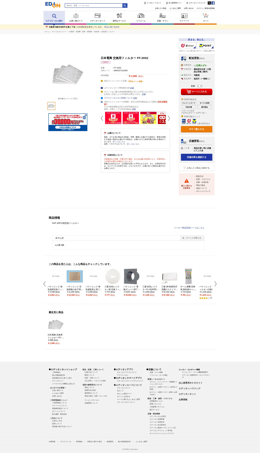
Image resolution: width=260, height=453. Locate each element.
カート (206, 17)
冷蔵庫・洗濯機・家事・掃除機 (80, 32)
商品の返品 (200, 185)
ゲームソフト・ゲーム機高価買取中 (195, 372)
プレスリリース (65, 442)
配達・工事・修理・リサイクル (160, 398)
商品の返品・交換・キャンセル (96, 396)
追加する (41, 23)
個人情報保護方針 (58, 375)
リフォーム (141, 21)
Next (168, 118)
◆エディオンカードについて (128, 385)
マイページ (184, 21)
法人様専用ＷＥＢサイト (191, 383)
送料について (57, 424)
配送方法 (199, 176)
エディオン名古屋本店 (158, 425)
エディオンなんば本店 (158, 416)
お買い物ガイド (76, 21)
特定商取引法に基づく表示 (62, 378)
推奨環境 (110, 442)
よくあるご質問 (175, 8)
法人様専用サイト (175, 3)
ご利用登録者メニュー (59, 400)
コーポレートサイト (154, 3)
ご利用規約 (56, 372)
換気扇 (96, 32)
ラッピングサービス (92, 400)
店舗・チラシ (162, 21)
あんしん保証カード (124, 394)
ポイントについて (203, 191)
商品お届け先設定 (111, 27)
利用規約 (79, 442)
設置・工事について (92, 378)
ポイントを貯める (123, 396)
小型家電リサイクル (157, 407)
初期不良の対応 (90, 390)
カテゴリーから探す (54, 21)
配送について (89, 375)
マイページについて (59, 406)
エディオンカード (97, 21)
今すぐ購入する (196, 129)
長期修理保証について (60, 408)
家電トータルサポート (156, 379)
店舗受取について (91, 403)
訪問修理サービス (156, 401)
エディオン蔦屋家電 (157, 419)
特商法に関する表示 (94, 442)
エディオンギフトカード (126, 402)
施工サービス (154, 410)
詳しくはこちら (119, 142)
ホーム (47, 32)
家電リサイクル (155, 404)
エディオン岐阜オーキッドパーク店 (163, 428)
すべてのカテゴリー (59, 32)
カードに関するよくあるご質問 (128, 399)
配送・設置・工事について (93, 370)
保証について (201, 188)
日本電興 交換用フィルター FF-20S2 (56, 337)
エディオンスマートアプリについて (130, 381)
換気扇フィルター (108, 32)
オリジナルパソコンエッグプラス (162, 433)
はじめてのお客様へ (58, 388)
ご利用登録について (59, 403)
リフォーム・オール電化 (159, 375)
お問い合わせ (189, 8)
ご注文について (56, 418)
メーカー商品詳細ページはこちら (189, 228)
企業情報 (183, 399)
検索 (7, 24)
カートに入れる (199, 91)
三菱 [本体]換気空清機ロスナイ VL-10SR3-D (169, 289)
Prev (103, 118)
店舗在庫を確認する (196, 157)
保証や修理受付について (92, 385)
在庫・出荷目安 (202, 182)
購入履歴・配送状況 (59, 414)
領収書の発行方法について (62, 426)
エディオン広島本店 (157, 422)
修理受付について (91, 393)
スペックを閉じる (193, 238)
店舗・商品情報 (154, 414)
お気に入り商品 (160, 8)
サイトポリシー (58, 381)
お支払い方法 (57, 421)
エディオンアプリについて (127, 372)
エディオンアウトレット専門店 (161, 431)
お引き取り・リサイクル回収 (95, 381)
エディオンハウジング (197, 3)
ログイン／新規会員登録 (206, 8)
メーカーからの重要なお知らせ (63, 384)
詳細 (132, 88)
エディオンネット (187, 394)
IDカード (120, 391)
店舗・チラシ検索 (156, 372)
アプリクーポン (123, 375)
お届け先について (91, 372)
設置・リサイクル (203, 179)
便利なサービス (119, 21)
